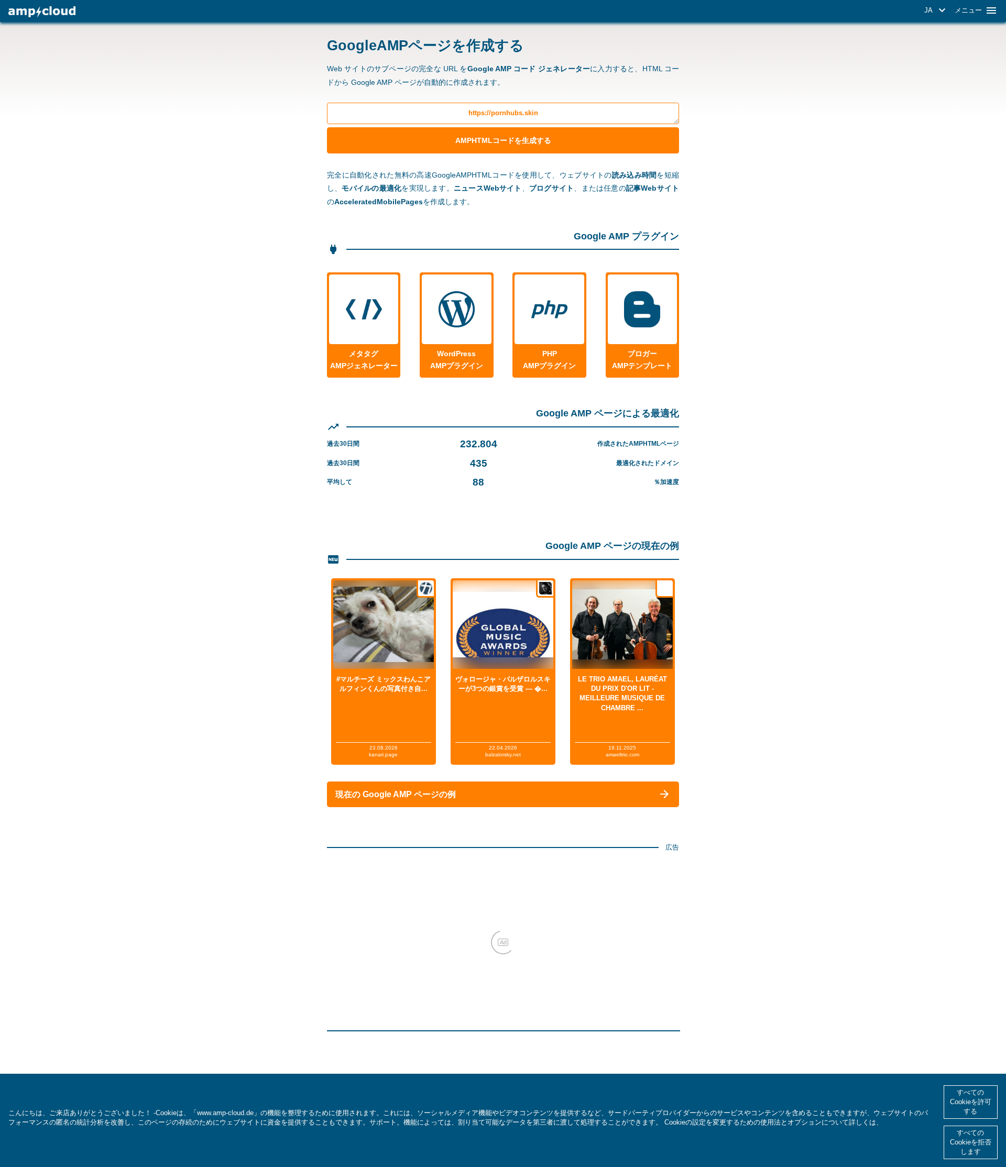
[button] (936, 10)
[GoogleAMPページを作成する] (41, 11)
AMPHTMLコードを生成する (503, 140)
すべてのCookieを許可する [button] (970, 1101)
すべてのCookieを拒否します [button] (970, 1142)
